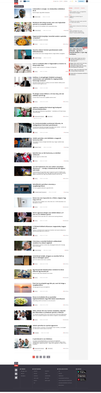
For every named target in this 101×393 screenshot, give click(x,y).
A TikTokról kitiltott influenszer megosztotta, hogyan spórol (49, 227)
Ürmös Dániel (38, 30)
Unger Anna (56, 1)
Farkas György (38, 250)
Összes (83, 8)
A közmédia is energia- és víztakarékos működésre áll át (49, 9)
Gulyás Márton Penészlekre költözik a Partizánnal (78, 74)
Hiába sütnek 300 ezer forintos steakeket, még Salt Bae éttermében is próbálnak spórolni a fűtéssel (49, 311)
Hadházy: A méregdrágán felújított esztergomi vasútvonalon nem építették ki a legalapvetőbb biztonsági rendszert (48, 79)
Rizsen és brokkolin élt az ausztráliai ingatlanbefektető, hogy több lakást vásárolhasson (49, 297)
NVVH (61, 1)
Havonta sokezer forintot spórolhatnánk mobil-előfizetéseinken (48, 50)
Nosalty (35, 380)
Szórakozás (66, 220)
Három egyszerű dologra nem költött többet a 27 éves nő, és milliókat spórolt (48, 213)
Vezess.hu (36, 375)
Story (46, 373)
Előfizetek (81, 1)
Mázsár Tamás (38, 147)
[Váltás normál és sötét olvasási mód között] (76, 1)
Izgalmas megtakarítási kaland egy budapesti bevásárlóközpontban (47, 108)
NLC (34, 382)
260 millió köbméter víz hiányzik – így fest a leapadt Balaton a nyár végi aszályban (78, 51)
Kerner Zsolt (37, 16)
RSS (59, 371)
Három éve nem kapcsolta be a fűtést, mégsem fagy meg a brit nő (49, 198)
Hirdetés (37, 332)
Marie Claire (47, 380)
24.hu (36, 44)
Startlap (35, 371)
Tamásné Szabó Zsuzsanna (40, 192)
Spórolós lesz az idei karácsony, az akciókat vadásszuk (46, 153)
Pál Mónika (50, 348)
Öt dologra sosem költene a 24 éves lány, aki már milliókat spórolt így (48, 94)
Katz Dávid (50, 116)
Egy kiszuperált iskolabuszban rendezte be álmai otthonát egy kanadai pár (48, 270)
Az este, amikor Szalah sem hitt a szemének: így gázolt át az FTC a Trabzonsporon (77, 59)
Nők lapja (47, 378)
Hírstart (35, 373)
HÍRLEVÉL (60, 373)
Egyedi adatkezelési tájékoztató (65, 380)
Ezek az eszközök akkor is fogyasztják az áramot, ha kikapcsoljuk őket (49, 64)
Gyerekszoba (47, 375)
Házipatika (47, 371)
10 (44, 357)
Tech (67, 57)
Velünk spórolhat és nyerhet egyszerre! (45, 325)
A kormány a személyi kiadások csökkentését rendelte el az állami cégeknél (47, 242)
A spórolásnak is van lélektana (42, 339)
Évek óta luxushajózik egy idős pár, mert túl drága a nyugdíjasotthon (49, 284)
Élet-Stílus (66, 44)
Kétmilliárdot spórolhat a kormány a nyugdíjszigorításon (44, 185)
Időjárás (65, 1)
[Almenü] (20, 1)
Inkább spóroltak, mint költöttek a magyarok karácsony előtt (47, 139)
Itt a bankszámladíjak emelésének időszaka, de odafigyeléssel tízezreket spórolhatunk (48, 124)
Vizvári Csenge (38, 57)
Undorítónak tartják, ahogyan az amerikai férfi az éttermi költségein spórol (48, 256)
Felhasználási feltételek (64, 378)
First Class (36, 378)
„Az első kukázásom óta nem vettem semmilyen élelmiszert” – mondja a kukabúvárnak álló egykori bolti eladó (49, 168)
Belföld (66, 16)
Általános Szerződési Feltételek (65, 382)
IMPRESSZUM (61, 375)
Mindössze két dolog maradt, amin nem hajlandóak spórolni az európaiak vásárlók (49, 23)
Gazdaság (66, 30)
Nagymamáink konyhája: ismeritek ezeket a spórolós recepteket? (49, 37)
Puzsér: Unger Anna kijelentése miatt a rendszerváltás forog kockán (78, 70)
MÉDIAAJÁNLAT (61, 385)
